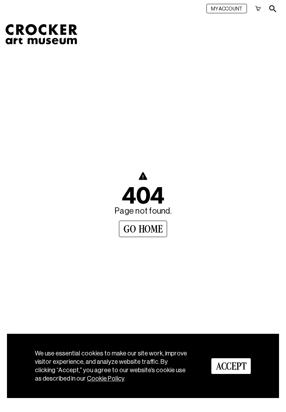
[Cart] (258, 8)
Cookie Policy (105, 378)
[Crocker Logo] (41, 34)
